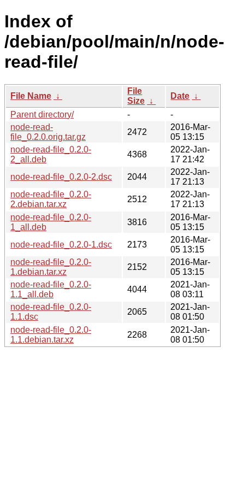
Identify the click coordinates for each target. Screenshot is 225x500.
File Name (30, 96)
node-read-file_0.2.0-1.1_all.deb (50, 289)
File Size (136, 95)
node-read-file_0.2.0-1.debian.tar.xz (50, 267)
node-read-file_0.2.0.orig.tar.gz (48, 132)
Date (180, 96)
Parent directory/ (42, 114)
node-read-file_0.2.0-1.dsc (61, 244)
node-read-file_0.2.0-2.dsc (61, 176)
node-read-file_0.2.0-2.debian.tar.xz (50, 199)
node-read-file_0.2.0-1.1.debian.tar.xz (50, 334)
